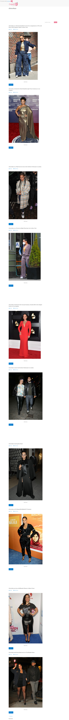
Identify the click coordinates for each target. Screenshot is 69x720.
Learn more (9, 1)
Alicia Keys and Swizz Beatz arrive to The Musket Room (21, 652)
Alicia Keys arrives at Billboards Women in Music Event (21, 588)
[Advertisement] (25, 17)
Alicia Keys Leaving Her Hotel (16, 443)
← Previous (10, 716)
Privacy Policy (11, 718)
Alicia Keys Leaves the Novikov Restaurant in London (21, 367)
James (11, 29)
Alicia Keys (16, 29)
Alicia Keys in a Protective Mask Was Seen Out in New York (22, 228)
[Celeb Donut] (13, 2)
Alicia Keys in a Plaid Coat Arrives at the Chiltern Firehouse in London (25, 166)
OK (11, 1)
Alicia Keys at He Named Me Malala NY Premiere (20, 509)
